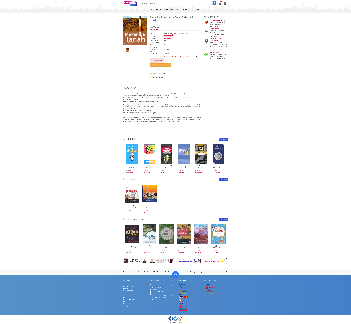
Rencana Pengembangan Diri (186, 166)
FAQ (124, 302)
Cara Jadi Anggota (128, 284)
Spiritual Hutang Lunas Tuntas (203, 166)
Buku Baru (131, 272)
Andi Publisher (167, 39)
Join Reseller (215, 272)
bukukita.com (179, 323)
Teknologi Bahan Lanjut (132, 206)
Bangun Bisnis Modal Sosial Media (170, 166)
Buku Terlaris (139, 272)
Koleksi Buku (224, 272)
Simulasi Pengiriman (128, 295)
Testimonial (217, 48)
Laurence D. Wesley (169, 35)
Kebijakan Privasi (128, 304)
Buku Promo (168, 272)
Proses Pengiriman (128, 299)
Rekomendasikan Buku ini (159, 73)
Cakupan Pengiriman (129, 293)
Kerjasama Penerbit (205, 272)
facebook (170, 318)
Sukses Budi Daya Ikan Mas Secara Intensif (154, 246)
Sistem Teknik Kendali (149, 206)
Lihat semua (223, 140)
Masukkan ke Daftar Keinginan (160, 70)
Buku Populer (147, 272)
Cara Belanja (126, 288)
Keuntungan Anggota (129, 286)
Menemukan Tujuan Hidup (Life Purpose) (154, 166)
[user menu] (225, 3)
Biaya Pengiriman (128, 297)
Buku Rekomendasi (158, 272)
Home (125, 272)
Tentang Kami (194, 272)
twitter (175, 318)
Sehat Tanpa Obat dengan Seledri (170, 246)
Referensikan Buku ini (157, 77)
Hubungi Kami (127, 306)
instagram (180, 318)
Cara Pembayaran (128, 291)
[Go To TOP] (175, 274)
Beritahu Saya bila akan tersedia (161, 65)
